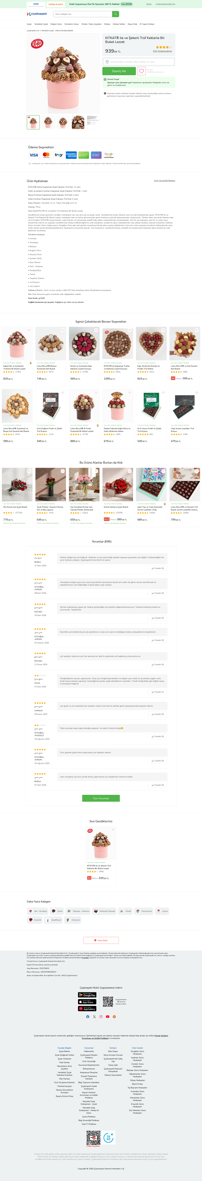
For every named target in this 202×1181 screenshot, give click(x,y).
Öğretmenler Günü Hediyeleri (137, 1075)
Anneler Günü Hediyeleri (137, 1065)
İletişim (113, 1047)
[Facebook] (88, 1016)
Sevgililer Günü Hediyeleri (137, 1052)
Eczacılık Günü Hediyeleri (137, 1105)
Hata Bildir (102, 940)
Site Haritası (64, 1078)
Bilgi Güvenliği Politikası (89, 1120)
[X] (94, 1016)
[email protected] (50, 965)
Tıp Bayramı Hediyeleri (137, 1087)
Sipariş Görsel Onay (64, 1096)
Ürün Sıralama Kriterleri (64, 1082)
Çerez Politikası (89, 1116)
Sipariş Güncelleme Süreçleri (64, 1091)
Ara (115, 14)
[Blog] (114, 1016)
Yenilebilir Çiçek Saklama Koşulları (64, 1073)
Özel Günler (64, 1062)
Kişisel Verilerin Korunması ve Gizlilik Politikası (89, 1095)
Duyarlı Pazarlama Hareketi (89, 1077)
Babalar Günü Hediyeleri (137, 1070)
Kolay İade (113, 1065)
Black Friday (137, 1084)
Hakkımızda (89, 1051)
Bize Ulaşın (113, 1051)
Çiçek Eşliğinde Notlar (64, 1055)
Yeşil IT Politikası (89, 1124)
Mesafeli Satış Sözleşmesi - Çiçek (89, 1102)
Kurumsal (89, 1047)
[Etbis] (93, 1139)
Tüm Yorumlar (101, 798)
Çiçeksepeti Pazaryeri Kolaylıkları (113, 1070)
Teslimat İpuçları (64, 1086)
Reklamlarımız (89, 1068)
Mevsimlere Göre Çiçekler (64, 1067)
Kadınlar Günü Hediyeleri (137, 1059)
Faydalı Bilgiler (64, 1047)
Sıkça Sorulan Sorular (113, 1055)
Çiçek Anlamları (64, 1058)
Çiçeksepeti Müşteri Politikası (88, 1056)
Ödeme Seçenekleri (113, 1075)
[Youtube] (108, 1016)
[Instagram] (101, 1016)
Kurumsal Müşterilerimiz (89, 1065)
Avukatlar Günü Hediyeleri (137, 1092)
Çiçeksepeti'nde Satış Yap (165, 4)
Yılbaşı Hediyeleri (137, 1080)
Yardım (149, 4)
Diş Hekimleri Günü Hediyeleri (137, 1111)
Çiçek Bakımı (64, 1051)
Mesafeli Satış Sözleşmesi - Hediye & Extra (89, 1110)
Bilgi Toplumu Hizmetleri (88, 1082)
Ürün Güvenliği (88, 1061)
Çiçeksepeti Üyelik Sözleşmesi (89, 1087)
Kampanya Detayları (89, 1072)
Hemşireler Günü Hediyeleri (137, 1099)
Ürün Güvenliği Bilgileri (164, 180)
